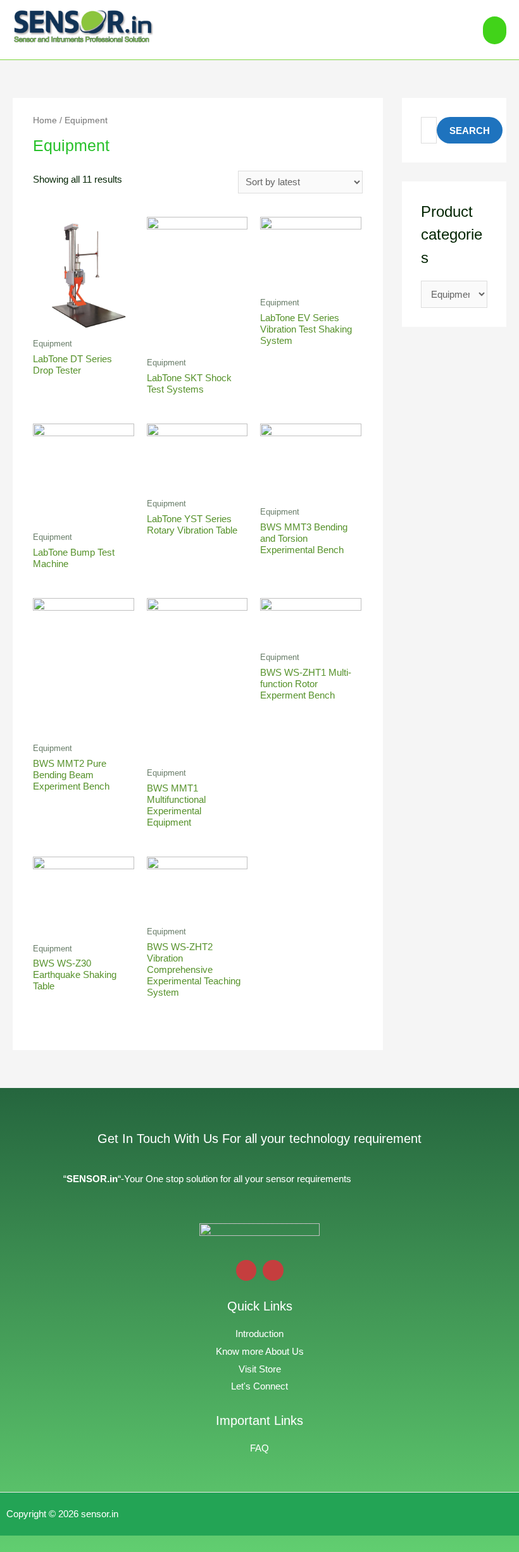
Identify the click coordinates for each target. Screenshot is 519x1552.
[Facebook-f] (273, 1270)
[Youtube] (246, 1270)
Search (469, 130)
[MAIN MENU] (494, 30)
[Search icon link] (459, 30)
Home (45, 120)
